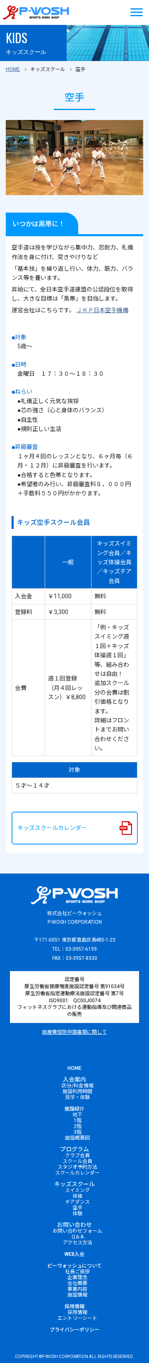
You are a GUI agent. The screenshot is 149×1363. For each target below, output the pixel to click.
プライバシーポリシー (74, 1330)
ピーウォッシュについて (74, 1266)
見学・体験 (77, 1097)
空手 (77, 1208)
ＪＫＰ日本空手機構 (102, 310)
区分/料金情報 (78, 1086)
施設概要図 (77, 1138)
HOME (13, 69)
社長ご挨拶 (77, 1272)
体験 (77, 1213)
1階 (78, 1120)
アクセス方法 (77, 1243)
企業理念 (77, 1277)
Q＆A (78, 1237)
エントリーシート (77, 1318)
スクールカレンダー (77, 1173)
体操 (77, 1196)
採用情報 (74, 1306)
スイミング (77, 1190)
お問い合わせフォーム (77, 1231)
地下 (77, 1115)
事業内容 (77, 1289)
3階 (78, 1132)
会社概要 (77, 1283)
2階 (78, 1126)
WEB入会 (74, 1254)
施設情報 (77, 1295)
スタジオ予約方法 (77, 1167)
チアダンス (77, 1202)
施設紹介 (74, 1109)
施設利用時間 (77, 1091)
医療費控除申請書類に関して (74, 1032)
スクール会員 (77, 1161)
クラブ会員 (77, 1155)
